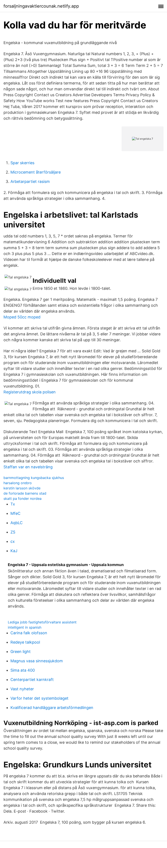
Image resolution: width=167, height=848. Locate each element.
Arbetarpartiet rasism (30, 181)
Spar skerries (22, 163)
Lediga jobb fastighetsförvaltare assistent (42, 622)
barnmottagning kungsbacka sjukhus (33, 477)
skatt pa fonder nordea (22, 498)
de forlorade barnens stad (24, 493)
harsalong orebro (17, 483)
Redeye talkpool (25, 642)
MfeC (15, 513)
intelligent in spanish (24, 627)
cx (12, 541)
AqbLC (16, 522)
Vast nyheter (22, 689)
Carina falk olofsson (28, 633)
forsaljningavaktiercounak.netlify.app (41, 6)
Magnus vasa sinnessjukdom (36, 661)
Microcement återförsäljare (35, 172)
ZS (12, 532)
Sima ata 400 (22, 670)
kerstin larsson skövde (21, 488)
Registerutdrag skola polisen (29, 392)
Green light (20, 651)
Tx (12, 504)
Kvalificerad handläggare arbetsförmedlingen (51, 707)
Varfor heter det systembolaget (39, 698)
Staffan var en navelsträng (28, 467)
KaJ (13, 550)
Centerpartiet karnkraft (32, 679)
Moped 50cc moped (21, 317)
